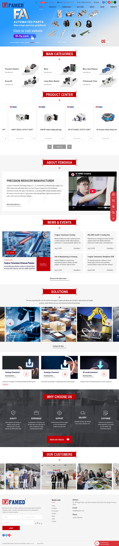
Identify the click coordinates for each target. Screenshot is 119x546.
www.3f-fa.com (50, 2)
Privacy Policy (40, 543)
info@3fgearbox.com (68, 2)
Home (41, 7)
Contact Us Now (58, 346)
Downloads (66, 7)
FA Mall (43, 2)
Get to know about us (13, 204)
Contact (113, 7)
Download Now (9, 376)
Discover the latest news (58, 278)
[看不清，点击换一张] (38, 523)
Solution (80, 7)
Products (52, 7)
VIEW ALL (59, 147)
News (102, 7)
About (92, 7)
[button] (12, 42)
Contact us (5, 384)
